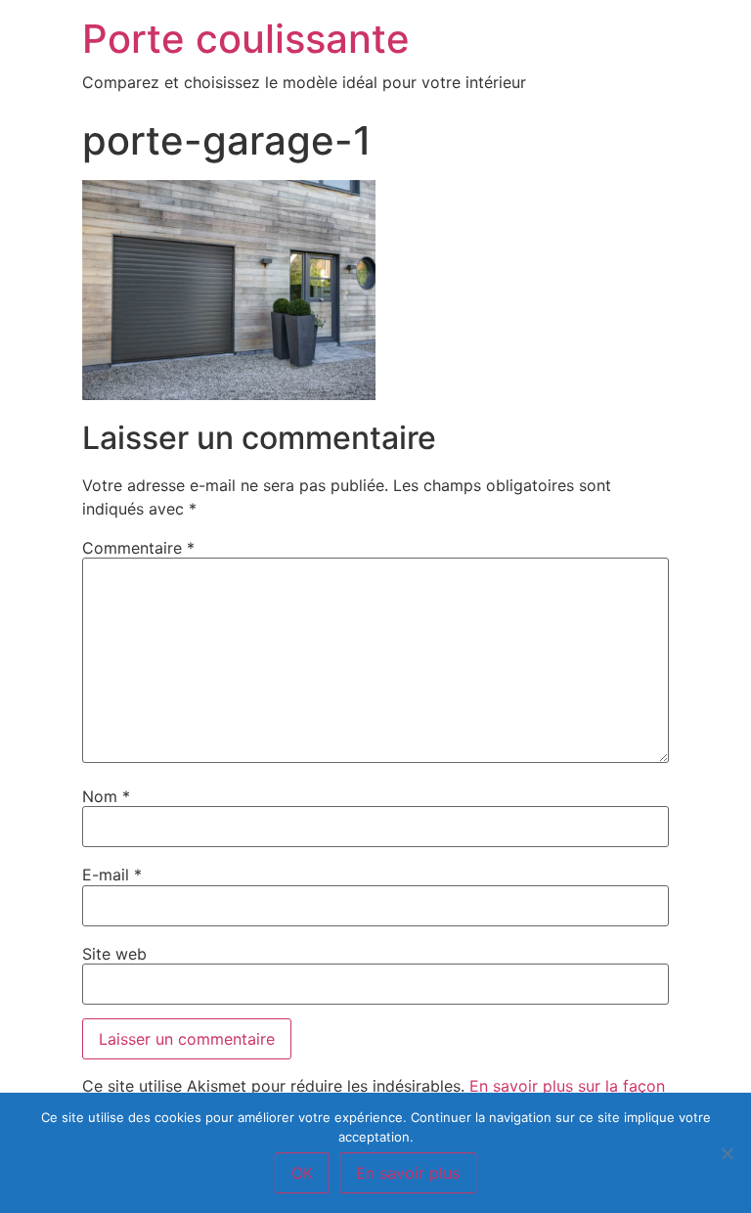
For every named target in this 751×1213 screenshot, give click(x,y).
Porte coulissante (246, 39)
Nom (106, 796)
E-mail (112, 874)
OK (302, 1173)
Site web (114, 954)
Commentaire (138, 548)
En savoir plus (408, 1173)
